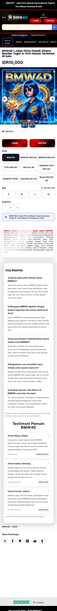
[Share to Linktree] (20, 541)
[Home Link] (18, 18)
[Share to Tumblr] (42, 541)
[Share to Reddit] (35, 541)
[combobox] (27, 27)
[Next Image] (52, 99)
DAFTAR (42, 143)
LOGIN (36, 21)
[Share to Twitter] (5, 541)
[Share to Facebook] (12, 541)
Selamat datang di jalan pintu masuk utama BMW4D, (28, 231)
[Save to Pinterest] (27, 541)
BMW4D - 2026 (9, 527)
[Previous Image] (5, 99)
